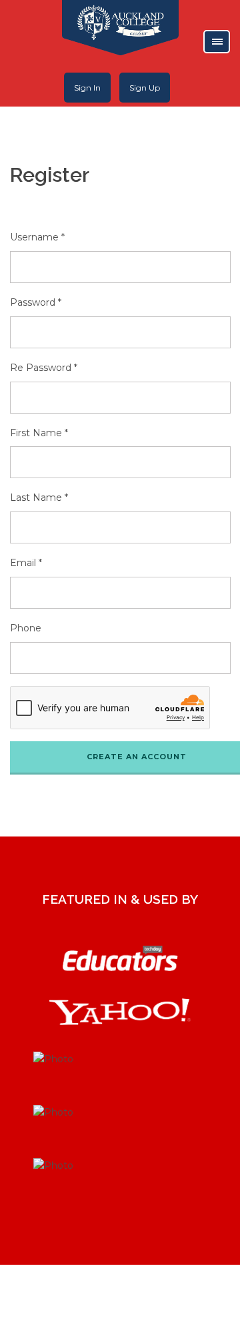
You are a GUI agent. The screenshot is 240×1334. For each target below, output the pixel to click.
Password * (35, 302)
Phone (25, 628)
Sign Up (144, 88)
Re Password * (43, 368)
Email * (26, 563)
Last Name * (39, 497)
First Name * (39, 433)
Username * (37, 237)
